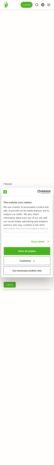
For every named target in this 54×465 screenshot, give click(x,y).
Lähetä (9, 285)
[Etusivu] (5, 4)
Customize (25, 261)
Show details (38, 241)
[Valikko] (49, 5)
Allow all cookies (27, 251)
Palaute (8, 184)
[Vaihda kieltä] (43, 5)
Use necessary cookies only (27, 270)
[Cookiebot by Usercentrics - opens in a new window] (38, 192)
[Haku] (37, 5)
